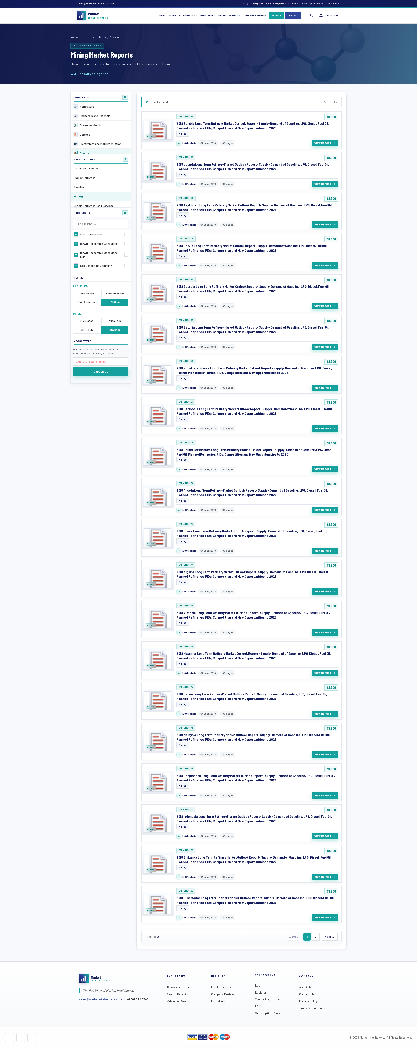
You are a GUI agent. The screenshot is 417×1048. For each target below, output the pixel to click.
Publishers (207, 15)
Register (258, 3)
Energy (103, 37)
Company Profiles (254, 15)
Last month (87, 293)
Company (306, 976)
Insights (218, 976)
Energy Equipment (85, 177)
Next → (330, 936)
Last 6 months (87, 302)
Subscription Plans (312, 3)
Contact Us (333, 3)
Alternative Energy (86, 168)
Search (276, 15)
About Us (174, 15)
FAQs (295, 3)
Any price (114, 329)
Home (162, 15)
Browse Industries (179, 987)
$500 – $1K (115, 320)
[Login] (321, 15)
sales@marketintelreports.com (95, 3)
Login (246, 3)
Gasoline (79, 187)
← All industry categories (89, 74)
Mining (78, 196)
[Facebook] (9, 1037)
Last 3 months (115, 293)
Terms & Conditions (312, 1008)
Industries (190, 15)
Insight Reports (229, 15)
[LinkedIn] (31, 1037)
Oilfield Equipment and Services (94, 205)
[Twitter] (20, 1037)
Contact (293, 15)
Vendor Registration (277, 3)
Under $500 (86, 320)
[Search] (311, 15)
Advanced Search (178, 1001)
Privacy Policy (308, 1001)
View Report (322, 143)
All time (115, 302)
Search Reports (177, 994)
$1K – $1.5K (87, 329)
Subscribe (101, 371)
